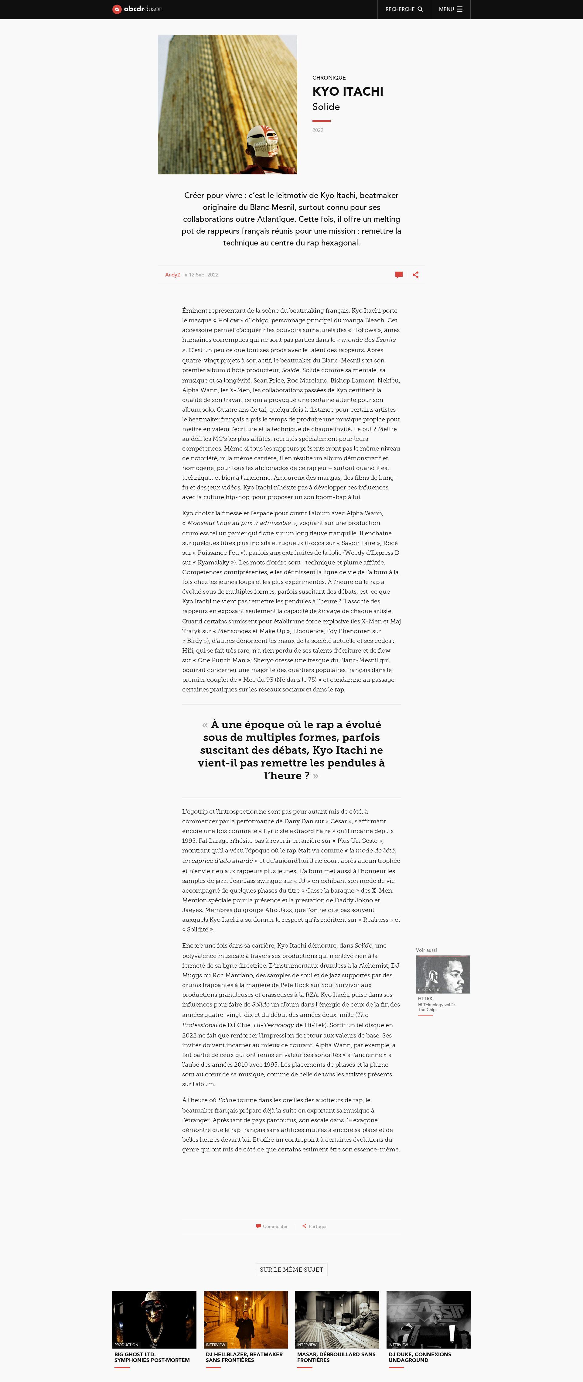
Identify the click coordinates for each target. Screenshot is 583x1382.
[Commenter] (400, 275)
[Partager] (415, 275)
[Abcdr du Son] (137, 11)
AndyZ (172, 275)
